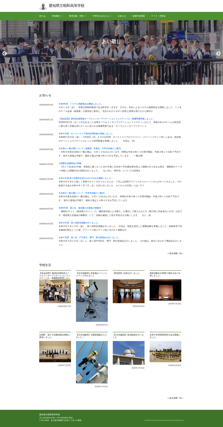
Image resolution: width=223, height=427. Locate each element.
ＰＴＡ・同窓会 (158, 16)
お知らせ (122, 16)
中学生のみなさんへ (102, 16)
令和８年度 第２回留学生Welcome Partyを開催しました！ (86, 178)
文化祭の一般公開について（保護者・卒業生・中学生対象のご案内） (91, 148)
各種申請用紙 (138, 16)
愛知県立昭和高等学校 (66, 5)
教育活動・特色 (76, 16)
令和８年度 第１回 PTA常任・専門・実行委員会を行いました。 (90, 237)
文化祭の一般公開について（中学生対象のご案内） (82, 193)
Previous (3, 52)
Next (217, 52)
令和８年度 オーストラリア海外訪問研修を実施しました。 (86, 133)
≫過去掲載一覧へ (175, 253)
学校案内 (56, 16)
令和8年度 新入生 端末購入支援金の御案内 (80, 208)
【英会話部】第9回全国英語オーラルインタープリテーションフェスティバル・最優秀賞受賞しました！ (107, 119)
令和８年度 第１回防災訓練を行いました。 (79, 223)
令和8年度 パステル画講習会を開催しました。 (81, 104)
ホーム (42, 16)
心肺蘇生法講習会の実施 (70, 163)
